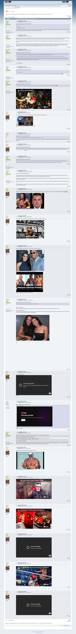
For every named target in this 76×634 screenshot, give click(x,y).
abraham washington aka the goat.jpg (22, 238)
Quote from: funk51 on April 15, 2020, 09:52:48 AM (23, 404)
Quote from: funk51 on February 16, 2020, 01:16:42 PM (23, 302)
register (15, 5)
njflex (7, 401)
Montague (43, 14)
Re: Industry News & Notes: (22, 49)
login (12, 5)
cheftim (7, 133)
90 (9, 620)
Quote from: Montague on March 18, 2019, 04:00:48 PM (23, 69)
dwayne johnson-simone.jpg (20, 271)
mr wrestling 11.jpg (19, 469)
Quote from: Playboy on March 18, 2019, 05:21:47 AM (23, 52)
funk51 (7, 112)
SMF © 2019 (37, 631)
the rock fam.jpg (19, 292)
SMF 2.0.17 (34, 631)
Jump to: (62, 625)
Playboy (41, 14)
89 (8, 620)
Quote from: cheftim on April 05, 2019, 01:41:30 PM (23, 159)
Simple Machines (42, 631)
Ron (39, 14)
